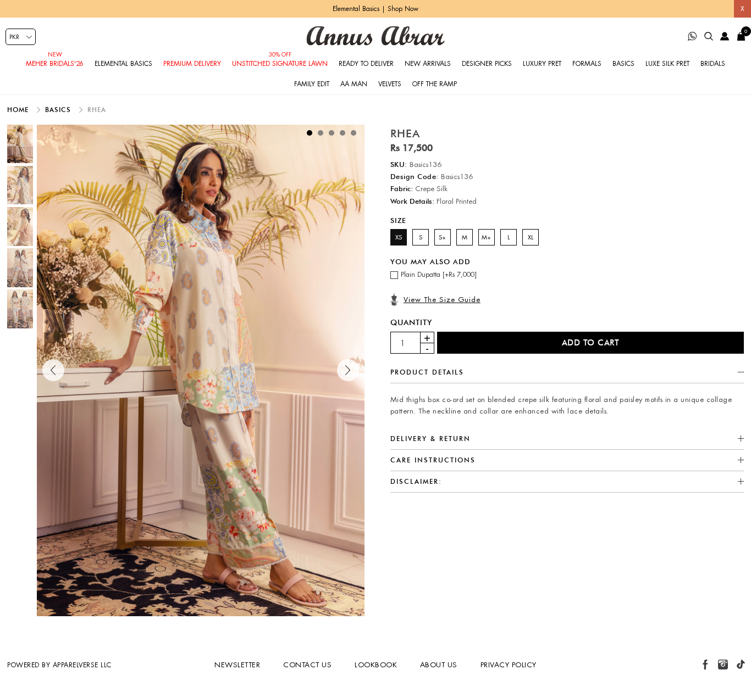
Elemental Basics (123, 63)
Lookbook (376, 664)
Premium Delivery (192, 63)
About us (438, 664)
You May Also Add (430, 260)
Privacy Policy (509, 664)
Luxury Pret (542, 63)
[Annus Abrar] (375, 36)
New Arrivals (428, 63)
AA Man (353, 84)
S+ (442, 237)
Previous (53, 370)
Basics (623, 63)
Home (19, 109)
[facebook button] (705, 664)
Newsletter (237, 664)
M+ (486, 237)
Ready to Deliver (366, 63)
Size (398, 220)
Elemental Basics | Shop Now (375, 8)
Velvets (389, 84)
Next (348, 370)
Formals (586, 63)
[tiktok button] (741, 664)
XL (530, 237)
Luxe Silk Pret (667, 63)
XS (398, 237)
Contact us (307, 664)
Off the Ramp (434, 84)
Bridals (712, 63)
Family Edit (311, 84)
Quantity (411, 322)
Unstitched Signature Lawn (280, 63)
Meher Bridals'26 (55, 63)
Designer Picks (487, 63)
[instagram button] (723, 664)
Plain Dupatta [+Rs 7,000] (439, 274)
